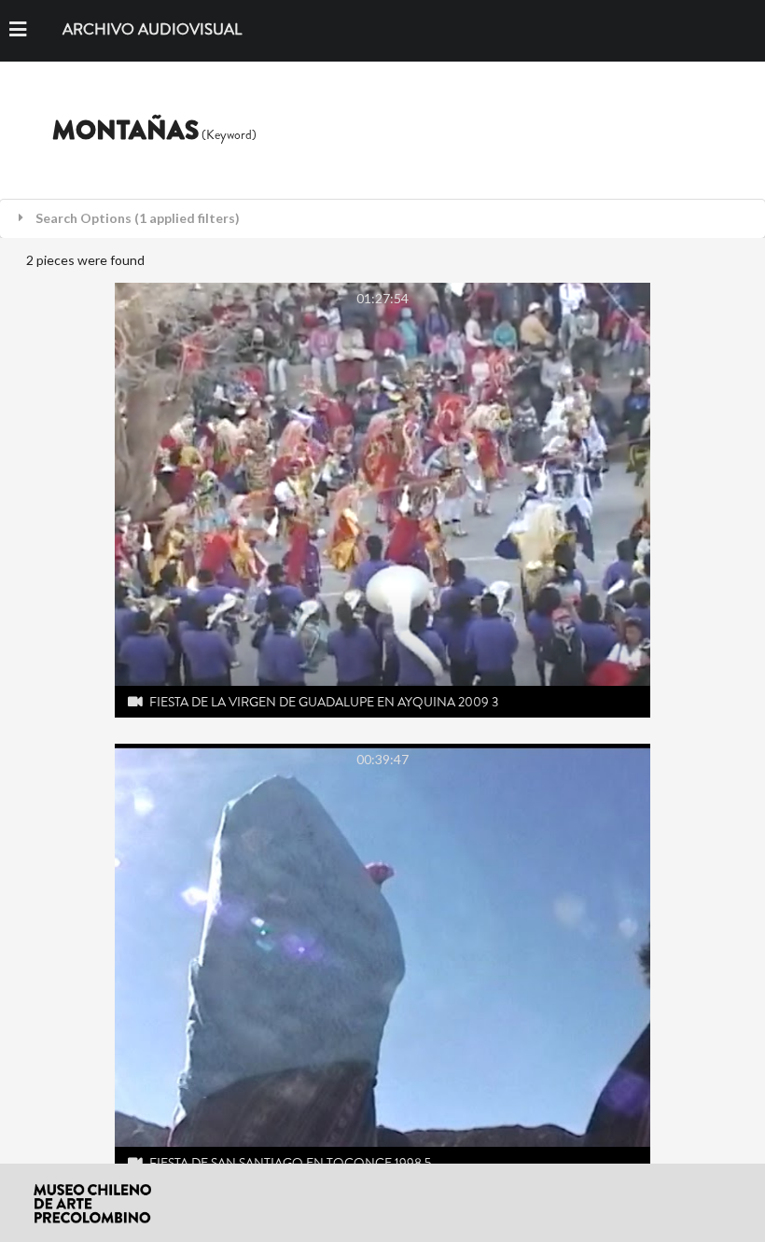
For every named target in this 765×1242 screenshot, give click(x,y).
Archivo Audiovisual (152, 30)
